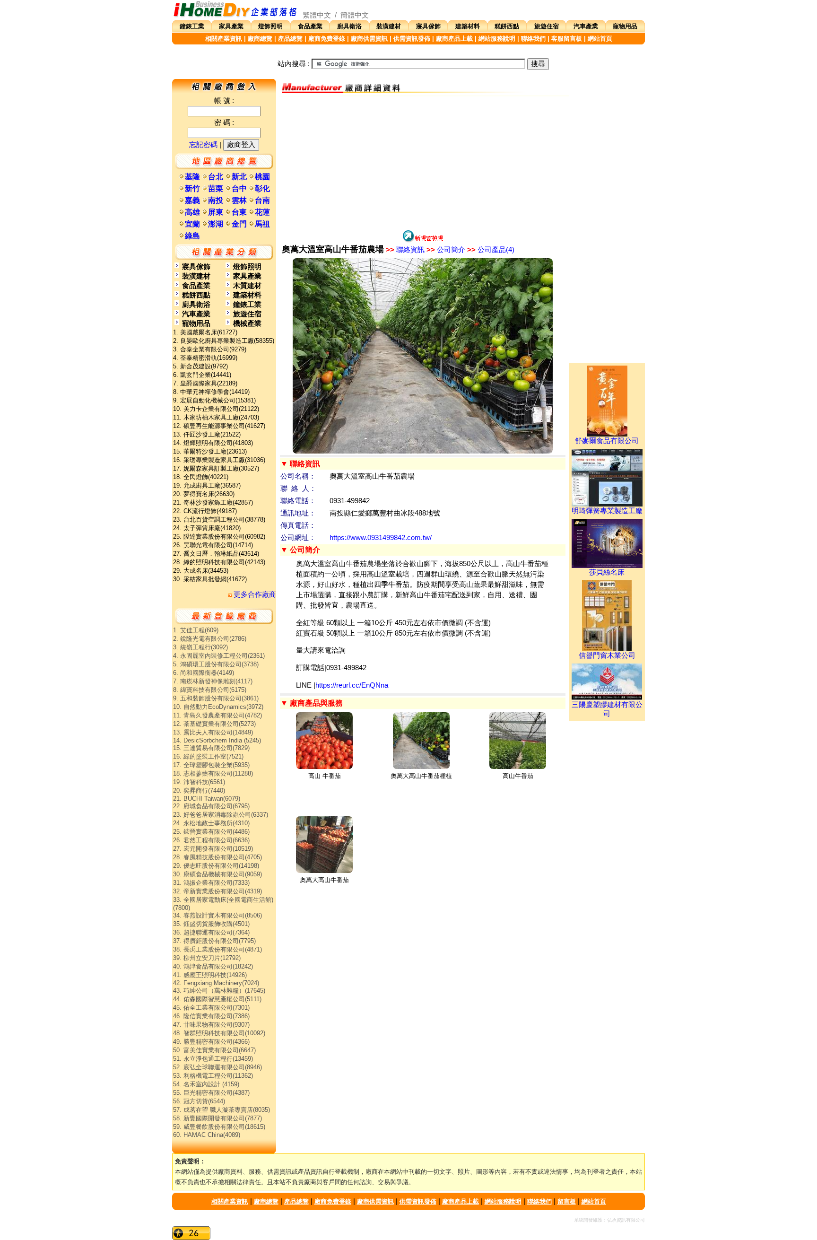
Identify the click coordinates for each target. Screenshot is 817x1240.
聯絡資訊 (405, 249)
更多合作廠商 (254, 594)
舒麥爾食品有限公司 (607, 441)
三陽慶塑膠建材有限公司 (607, 709)
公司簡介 (445, 249)
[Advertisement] (423, 162)
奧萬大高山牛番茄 (324, 879)
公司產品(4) (490, 249)
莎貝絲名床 (607, 572)
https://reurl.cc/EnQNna (351, 685)
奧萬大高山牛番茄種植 (421, 775)
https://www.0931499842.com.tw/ (381, 537)
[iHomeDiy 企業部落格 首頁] (235, 15)
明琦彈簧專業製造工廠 (607, 511)
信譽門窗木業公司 (607, 655)
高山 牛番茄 (324, 775)
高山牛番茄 (518, 775)
